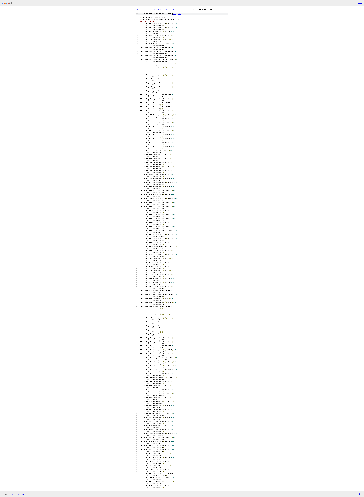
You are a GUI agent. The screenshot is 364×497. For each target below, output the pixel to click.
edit (179, 14)
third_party (147, 9)
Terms (22, 494)
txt (356, 494)
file (174, 14)
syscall (187, 9)
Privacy (16, 494)
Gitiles (11, 494)
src (182, 9)
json (360, 494)
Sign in (360, 3)
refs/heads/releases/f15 (167, 9)
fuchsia (138, 9)
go (155, 9)
